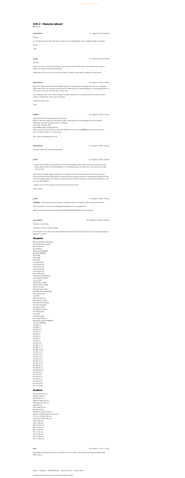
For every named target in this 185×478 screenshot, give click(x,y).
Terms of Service (66, 470)
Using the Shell (46, 125)
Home (35, 470)
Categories (42, 470)
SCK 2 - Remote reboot (48, 24)
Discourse (44, 475)
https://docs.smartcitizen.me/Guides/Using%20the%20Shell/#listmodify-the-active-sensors (63, 210)
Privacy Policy (79, 470)
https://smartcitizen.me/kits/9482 (52, 86)
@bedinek (37, 202)
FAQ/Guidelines (53, 470)
